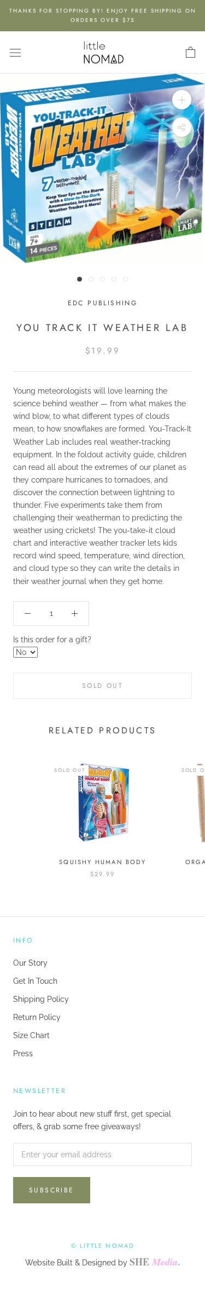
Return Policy (37, 1017)
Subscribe (51, 1190)
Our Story (30, 963)
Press (23, 1053)
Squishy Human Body (102, 862)
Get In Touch (35, 981)
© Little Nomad (102, 1245)
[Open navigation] (15, 52)
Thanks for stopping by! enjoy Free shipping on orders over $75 (102, 15)
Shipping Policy (41, 999)
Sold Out (102, 686)
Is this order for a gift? (52, 639)
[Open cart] (190, 52)
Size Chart (31, 1035)
